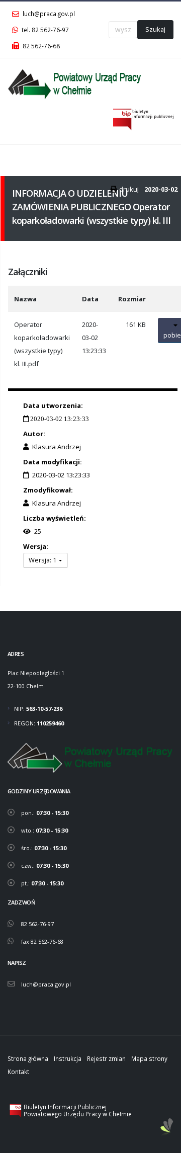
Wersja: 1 (43, 559)
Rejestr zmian (106, 1058)
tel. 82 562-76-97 (44, 30)
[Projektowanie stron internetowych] (166, 1127)
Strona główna (28, 1058)
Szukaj (155, 29)
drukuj (129, 189)
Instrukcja (67, 1058)
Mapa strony (149, 1058)
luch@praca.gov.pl (48, 14)
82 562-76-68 (40, 46)
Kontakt (18, 1071)
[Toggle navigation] (14, 157)
